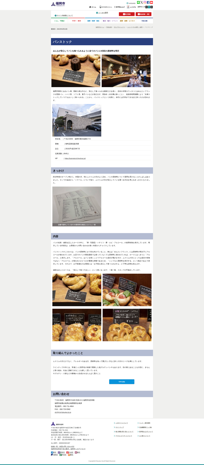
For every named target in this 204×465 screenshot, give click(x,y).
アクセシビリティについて (123, 436)
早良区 (64, 455)
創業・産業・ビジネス (127, 21)
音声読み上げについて (146, 431)
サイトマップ (119, 427)
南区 (78, 452)
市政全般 (144, 21)
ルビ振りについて (144, 436)
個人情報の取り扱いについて (124, 431)
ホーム (94, 7)
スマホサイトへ (107, 7)
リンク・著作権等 (144, 423)
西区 (71, 455)
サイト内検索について (65, 15)
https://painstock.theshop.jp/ (75, 158)
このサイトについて (121, 423)
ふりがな (133, 7)
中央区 (71, 452)
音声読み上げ (120, 7)
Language (132, 3)
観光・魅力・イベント (110, 21)
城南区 (55, 455)
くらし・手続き (59, 21)
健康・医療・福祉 (93, 21)
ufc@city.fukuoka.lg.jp (63, 412)
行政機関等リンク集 (145, 427)
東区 (54, 452)
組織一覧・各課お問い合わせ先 (62, 446)
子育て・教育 (76, 21)
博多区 (62, 452)
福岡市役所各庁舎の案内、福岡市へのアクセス (68, 449)
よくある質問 (103, 13)
